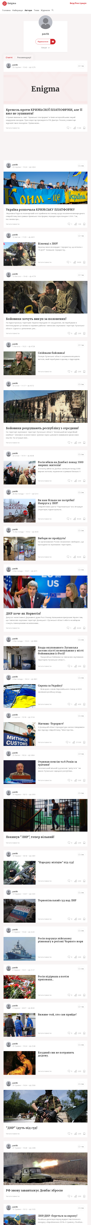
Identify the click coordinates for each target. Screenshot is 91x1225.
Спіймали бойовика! (51, 352)
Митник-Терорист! (51, 723)
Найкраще (17, 10)
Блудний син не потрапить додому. (56, 1054)
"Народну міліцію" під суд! (56, 862)
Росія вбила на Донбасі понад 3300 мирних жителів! (60, 464)
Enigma (10, 3)
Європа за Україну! (50, 685)
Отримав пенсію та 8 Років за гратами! (57, 763)
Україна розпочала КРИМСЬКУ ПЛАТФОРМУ (40, 209)
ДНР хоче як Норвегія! (23, 613)
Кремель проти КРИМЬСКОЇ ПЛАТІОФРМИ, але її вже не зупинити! (44, 111)
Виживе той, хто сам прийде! (57, 1014)
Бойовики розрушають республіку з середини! (42, 428)
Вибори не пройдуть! (52, 538)
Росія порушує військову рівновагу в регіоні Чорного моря (60, 940)
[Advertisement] (45, 146)
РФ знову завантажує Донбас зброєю (34, 1190)
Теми (36, 10)
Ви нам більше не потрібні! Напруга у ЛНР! (56, 502)
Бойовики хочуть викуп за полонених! (36, 319)
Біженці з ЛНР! (48, 243)
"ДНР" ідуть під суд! (21, 1128)
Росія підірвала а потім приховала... (53, 978)
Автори (28, 10)
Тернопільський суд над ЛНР (57, 900)
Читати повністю (13, 128)
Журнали (45, 10)
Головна (6, 10)
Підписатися (43, 42)
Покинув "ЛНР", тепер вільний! (30, 837)
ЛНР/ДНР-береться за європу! (57, 1215)
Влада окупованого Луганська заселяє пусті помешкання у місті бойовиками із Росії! (61, 650)
